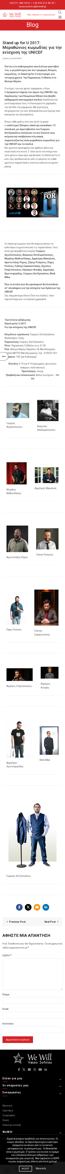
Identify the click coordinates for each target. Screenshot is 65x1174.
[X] (28, 907)
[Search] (59, 12)
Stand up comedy (11, 1125)
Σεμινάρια (7, 1110)
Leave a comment (12, 58)
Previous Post (17, 921)
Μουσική (7, 1105)
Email (5, 1009)
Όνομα (5, 994)
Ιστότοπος (8, 1023)
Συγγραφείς (8, 1115)
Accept (26, 1168)
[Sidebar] (4, 356)
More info (41, 1168)
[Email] (37, 907)
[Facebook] (19, 907)
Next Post (50, 921)
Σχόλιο (7, 955)
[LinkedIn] (45, 907)
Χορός (5, 1120)
